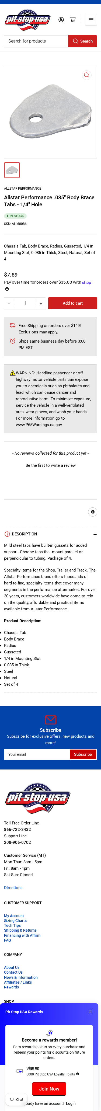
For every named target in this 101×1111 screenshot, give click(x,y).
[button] (50, 464)
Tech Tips (12, 925)
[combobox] (50, 41)
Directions (13, 887)
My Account (14, 916)
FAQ (7, 940)
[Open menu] (91, 20)
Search (86, 41)
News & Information (21, 977)
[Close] (90, 1012)
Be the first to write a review (51, 465)
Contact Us (13, 972)
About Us (11, 967)
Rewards (11, 987)
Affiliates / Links (18, 982)
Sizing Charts (15, 920)
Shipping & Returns (20, 930)
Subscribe (83, 754)
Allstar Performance (22, 188)
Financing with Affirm (22, 935)
